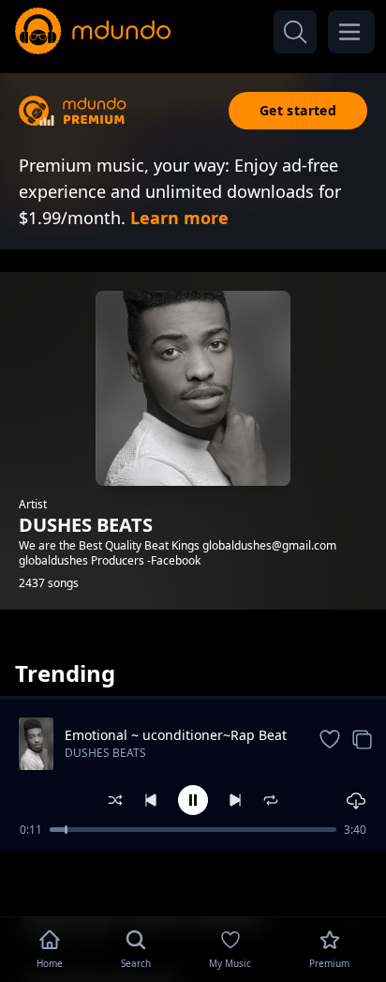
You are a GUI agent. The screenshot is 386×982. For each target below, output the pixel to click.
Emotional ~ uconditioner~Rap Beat (176, 735)
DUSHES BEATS (105, 753)
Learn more (179, 217)
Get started (298, 110)
